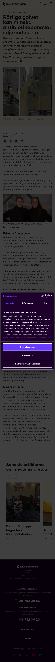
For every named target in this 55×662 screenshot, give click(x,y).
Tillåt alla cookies (27, 347)
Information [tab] (27, 303)
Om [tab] (45, 303)
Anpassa (26, 355)
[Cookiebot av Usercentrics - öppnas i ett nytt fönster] (41, 296)
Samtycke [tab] (10, 303)
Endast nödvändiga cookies (27, 364)
